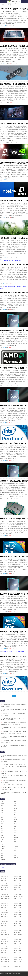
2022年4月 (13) (17, 928)
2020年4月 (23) (4, 955)
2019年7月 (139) (18, 964)
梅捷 (2, 815)
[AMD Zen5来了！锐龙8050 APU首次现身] (14, 41)
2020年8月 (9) (4, 950)
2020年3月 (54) (17, 955)
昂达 (15, 815)
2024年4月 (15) (4, 905)
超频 (2, 855)
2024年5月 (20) (17, 903)
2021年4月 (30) (4, 941)
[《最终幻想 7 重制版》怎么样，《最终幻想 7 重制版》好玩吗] (14, 288)
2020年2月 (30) (4, 957)
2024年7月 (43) (17, 901)
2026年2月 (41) (4, 880)
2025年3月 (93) (17, 892)
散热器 (2, 837)
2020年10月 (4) (4, 948)
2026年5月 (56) (17, 876)
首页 (3, 5)
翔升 (2, 812)
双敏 (2, 819)
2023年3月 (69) (17, 919)
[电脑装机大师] (14, 2)
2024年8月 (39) (4, 901)
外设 (2, 844)
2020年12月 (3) (4, 946)
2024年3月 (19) (17, 905)
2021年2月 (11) (4, 943)
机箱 (15, 833)
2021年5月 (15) (17, 939)
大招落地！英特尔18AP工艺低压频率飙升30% (13, 785)
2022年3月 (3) (4, 930)
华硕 (2, 806)
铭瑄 (15, 817)
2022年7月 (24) (4, 925)
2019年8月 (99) (4, 964)
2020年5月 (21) (17, 952)
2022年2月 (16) (17, 930)
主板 (15, 826)
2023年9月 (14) (17, 912)
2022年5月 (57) (4, 928)
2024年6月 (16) (4, 903)
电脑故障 (3, 860)
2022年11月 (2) (17, 921)
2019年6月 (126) (5, 966)
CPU (4, 180)
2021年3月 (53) (17, 941)
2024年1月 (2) (17, 907)
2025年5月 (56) (17, 889)
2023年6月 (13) (4, 916)
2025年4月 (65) (4, 892)
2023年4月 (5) (4, 919)
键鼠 (15, 835)
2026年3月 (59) (17, 878)
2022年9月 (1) (4, 923)
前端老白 (19, 973)
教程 (4, 217)
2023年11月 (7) (17, 910)
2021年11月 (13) (5, 934)
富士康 (15, 819)
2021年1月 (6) (17, 943)
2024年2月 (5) (4, 907)
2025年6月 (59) (4, 889)
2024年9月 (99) (17, 898)
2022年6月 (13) (17, 925)
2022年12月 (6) (4, 921)
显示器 (5, 102)
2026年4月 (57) (4, 878)
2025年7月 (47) (17, 887)
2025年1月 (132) (18, 894)
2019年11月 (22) (18, 959)
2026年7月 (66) (17, 874)
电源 (2, 835)
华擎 (2, 808)
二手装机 (16, 846)
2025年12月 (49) (5, 883)
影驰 (15, 810)
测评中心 (16, 837)
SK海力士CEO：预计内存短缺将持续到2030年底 (14, 764)
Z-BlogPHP (8, 973)
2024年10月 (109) (5, 898)
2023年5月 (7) (17, 916)
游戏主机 (16, 857)
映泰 (2, 810)
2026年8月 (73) (4, 874)
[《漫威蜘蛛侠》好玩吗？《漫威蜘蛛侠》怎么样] (11, 260)
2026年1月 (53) (17, 880)
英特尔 (2, 803)
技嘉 (15, 803)
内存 (2, 828)
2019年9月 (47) (17, 961)
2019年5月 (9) (17, 966)
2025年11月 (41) (18, 883)
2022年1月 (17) (4, 932)
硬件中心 (16, 824)
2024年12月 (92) (5, 896)
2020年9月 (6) (17, 948)
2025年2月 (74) (4, 894)
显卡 (4, 142)
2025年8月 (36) (4, 887)
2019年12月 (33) (5, 959)
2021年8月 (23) (17, 937)
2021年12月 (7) (17, 932)
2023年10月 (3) (4, 912)
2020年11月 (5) (17, 946)
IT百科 (2, 848)
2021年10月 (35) (18, 934)
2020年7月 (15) (17, 950)
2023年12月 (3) (4, 910)
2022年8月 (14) (17, 923)
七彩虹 (15, 808)
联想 (2, 824)
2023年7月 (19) (17, 914)
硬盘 (4, 63)
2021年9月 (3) (4, 937)
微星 (15, 806)
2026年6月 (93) (4, 876)
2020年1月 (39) (17, 957)
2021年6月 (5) (4, 939)
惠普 (15, 821)
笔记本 (2, 821)
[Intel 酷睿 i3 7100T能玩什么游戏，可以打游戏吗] (12, 652)
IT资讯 (2, 801)
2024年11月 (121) (18, 896)
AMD (4, 26)
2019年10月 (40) (5, 961)
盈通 (2, 817)
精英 (15, 812)
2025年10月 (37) (5, 885)
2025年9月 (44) (17, 885)
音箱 (2, 833)
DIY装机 (3, 846)
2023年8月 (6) (4, 914)
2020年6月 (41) (4, 952)
